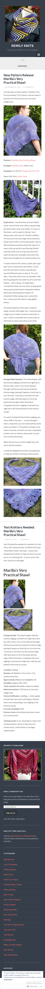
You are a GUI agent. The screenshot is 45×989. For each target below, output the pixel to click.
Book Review (9, 859)
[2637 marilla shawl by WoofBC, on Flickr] (22, 217)
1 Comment (24, 539)
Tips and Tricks (9, 930)
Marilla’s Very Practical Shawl (23, 160)
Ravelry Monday (10, 910)
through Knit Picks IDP (30, 171)
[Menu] (38, 54)
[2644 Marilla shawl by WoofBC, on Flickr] (22, 155)
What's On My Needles (13, 945)
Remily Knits (22, 46)
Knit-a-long (8, 894)
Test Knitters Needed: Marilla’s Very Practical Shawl (19, 531)
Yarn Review (8, 950)
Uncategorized (9, 940)
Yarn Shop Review (11, 955)
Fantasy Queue (10, 869)
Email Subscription (13, 791)
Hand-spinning (9, 889)
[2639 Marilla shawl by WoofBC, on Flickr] (22, 485)
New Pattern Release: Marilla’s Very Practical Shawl (19, 78)
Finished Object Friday (13, 884)
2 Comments (28, 87)
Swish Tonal (22, 176)
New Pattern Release (12, 899)
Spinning (7, 920)
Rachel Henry (18, 165)
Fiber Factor (9, 874)
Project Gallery (10, 905)
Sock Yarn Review (11, 915)
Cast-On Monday (10, 864)
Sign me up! (10, 813)
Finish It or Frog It (11, 879)
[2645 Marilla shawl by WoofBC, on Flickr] (22, 374)
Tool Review (8, 935)
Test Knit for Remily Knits (14, 925)
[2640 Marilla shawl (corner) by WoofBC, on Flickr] (22, 516)
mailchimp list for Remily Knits (22, 836)
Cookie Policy (8, 979)
